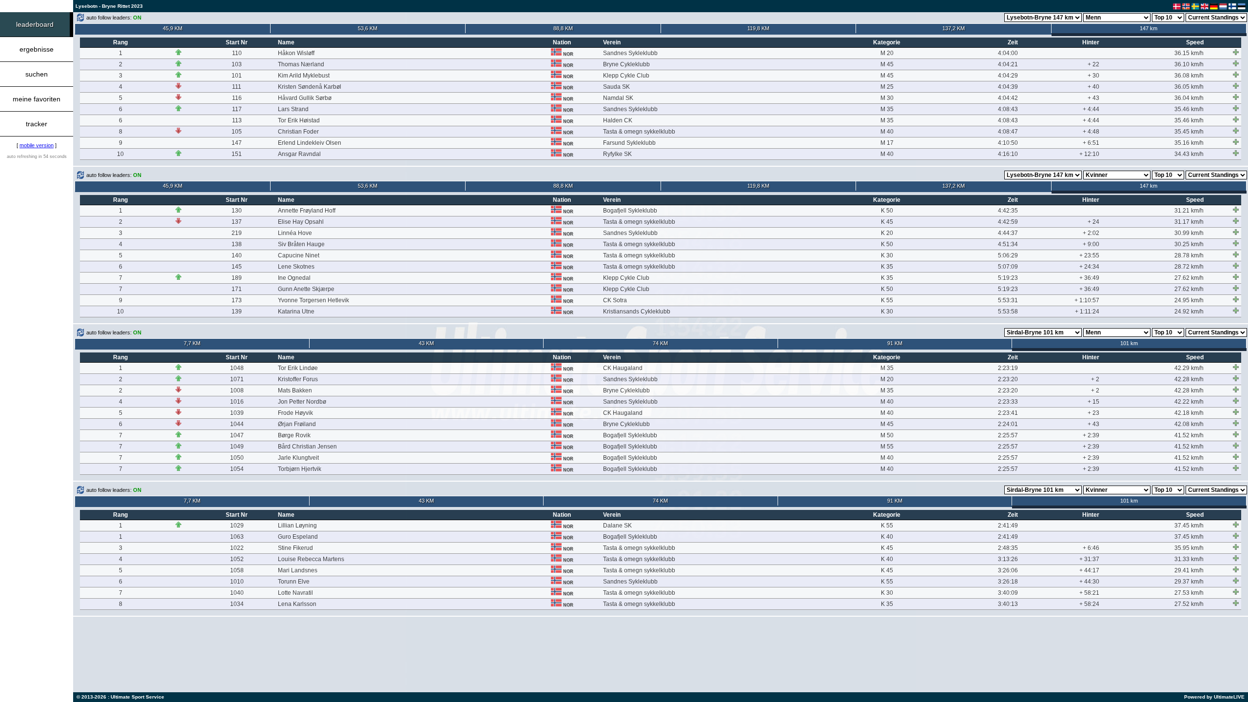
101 (237, 75)
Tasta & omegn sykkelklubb (639, 131)
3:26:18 (1008, 581)
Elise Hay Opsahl (301, 221)
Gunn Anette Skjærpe (306, 289)
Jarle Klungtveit (298, 457)
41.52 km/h (1189, 435)
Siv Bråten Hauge (301, 244)
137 (237, 221)
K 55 (887, 300)
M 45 (887, 64)
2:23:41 (1008, 413)
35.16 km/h (1189, 142)
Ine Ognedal (294, 277)
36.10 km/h (1189, 64)
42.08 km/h (1189, 424)
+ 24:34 (1089, 266)
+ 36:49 (1089, 277)
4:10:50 (1008, 142)
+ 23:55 (1089, 255)
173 (237, 300)
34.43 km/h (1189, 154)
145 (237, 266)
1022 (237, 548)
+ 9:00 (1091, 244)
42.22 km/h (1189, 401)
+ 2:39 (1091, 435)
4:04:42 (1008, 98)
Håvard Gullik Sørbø (305, 98)
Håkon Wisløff (296, 53)
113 (237, 120)
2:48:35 (1008, 548)
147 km (1148, 28)
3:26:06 (1008, 570)
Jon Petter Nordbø (302, 401)
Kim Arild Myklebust (304, 75)
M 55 (887, 446)
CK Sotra (615, 300)
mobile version (37, 145)
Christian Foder (298, 131)
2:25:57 (1008, 435)
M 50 (887, 435)
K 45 (887, 221)
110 (237, 53)
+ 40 (1093, 86)
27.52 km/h (1189, 604)
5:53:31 (1008, 300)
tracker (36, 124)
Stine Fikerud (295, 548)
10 (120, 154)
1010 (237, 581)
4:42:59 (1008, 221)
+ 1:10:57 (1086, 300)
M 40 (887, 131)
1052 (237, 559)
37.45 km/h (1189, 525)
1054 (237, 469)
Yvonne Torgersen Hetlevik (313, 300)
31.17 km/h (1189, 221)
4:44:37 (1008, 233)
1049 (237, 446)
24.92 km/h (1189, 311)
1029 (237, 525)
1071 (237, 379)
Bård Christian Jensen (307, 446)
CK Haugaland (623, 368)
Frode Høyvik (295, 413)
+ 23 (1093, 413)
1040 (237, 592)
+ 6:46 (1091, 548)
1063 (237, 536)
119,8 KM (758, 28)
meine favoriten (36, 99)
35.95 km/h (1189, 548)
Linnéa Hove (295, 233)
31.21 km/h (1189, 210)
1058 (237, 570)
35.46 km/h (1189, 109)
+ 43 (1093, 98)
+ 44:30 (1089, 581)
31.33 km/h (1189, 559)
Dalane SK (617, 525)
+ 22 (1093, 64)
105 (237, 131)
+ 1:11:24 (1087, 311)
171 (237, 289)
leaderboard (35, 24)
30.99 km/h (1189, 233)
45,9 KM (172, 28)
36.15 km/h (1189, 53)
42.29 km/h (1189, 368)
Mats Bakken (295, 390)
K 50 (887, 210)
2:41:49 (1008, 525)
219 (237, 233)
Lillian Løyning (297, 525)
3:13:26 (1008, 559)
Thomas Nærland (301, 64)
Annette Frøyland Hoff (306, 210)
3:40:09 (1008, 592)
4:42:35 (1008, 210)
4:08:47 (1008, 131)
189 (237, 277)
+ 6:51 (1091, 142)
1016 (237, 401)
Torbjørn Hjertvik (299, 469)
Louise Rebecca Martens (311, 559)
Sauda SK (616, 86)
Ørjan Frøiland (297, 424)
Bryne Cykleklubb (626, 64)
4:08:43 (1008, 109)
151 (237, 154)
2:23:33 (1008, 401)
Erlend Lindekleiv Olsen (309, 142)
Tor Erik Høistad (299, 120)
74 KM (660, 343)
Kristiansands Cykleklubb (636, 311)
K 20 (887, 233)
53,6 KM (367, 28)
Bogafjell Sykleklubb (630, 210)
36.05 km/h (1189, 86)
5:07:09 (1008, 266)
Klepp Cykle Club (626, 75)
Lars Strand (293, 109)
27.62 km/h (1189, 277)
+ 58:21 (1089, 592)
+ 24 (1093, 221)
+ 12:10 (1089, 154)
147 (237, 142)
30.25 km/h (1189, 244)
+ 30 (1093, 75)
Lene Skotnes (296, 266)
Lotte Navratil (295, 592)
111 (236, 86)
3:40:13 (1008, 604)
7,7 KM (192, 343)
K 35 (887, 266)
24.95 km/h (1189, 300)
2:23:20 (1008, 379)
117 (237, 109)
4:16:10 (1008, 154)
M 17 (887, 142)
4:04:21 (1008, 64)
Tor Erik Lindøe (298, 368)
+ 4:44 (1091, 109)
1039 (237, 413)
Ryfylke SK (617, 154)
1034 (237, 604)
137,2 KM (953, 28)
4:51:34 (1008, 244)
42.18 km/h (1189, 413)
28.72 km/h (1189, 266)
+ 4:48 (1091, 131)
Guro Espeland (298, 536)
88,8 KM (563, 28)
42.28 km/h (1189, 379)
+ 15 (1093, 401)
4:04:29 (1008, 75)
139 (237, 311)
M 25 (887, 86)
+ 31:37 (1089, 559)
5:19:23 (1008, 277)
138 (237, 244)
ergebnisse (37, 49)
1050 (237, 457)
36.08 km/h (1189, 75)
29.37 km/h (1189, 581)
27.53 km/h (1189, 592)
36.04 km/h (1189, 98)
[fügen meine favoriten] (1236, 52)
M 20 (887, 53)
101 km (1129, 343)
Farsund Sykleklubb (629, 142)
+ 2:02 (1091, 233)
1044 (237, 424)
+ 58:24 (1089, 604)
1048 (237, 368)
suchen (36, 74)
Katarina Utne (296, 311)
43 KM (426, 343)
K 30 (887, 255)
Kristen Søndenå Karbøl (309, 86)
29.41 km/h (1189, 570)
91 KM (894, 343)
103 (237, 64)
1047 (237, 435)
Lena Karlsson (297, 604)
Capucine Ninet (298, 255)
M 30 (887, 98)
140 (237, 255)
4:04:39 (1008, 86)
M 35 (887, 109)
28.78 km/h (1189, 255)
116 (237, 98)
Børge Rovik (294, 435)
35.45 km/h (1189, 131)
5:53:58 (1008, 311)
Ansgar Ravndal (299, 154)
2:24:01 (1008, 424)
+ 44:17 (1089, 570)
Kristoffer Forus (298, 379)
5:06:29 (1008, 255)
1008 (237, 390)
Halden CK (617, 120)
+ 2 (1095, 379)
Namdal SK (618, 98)
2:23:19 (1008, 368)
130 (237, 210)
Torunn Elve (294, 581)
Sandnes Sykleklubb (630, 53)
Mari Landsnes (297, 570)
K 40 (887, 536)
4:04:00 (1008, 53)
